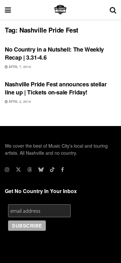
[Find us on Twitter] (18, 169)
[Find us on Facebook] (62, 169)
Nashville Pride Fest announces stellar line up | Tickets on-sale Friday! (55, 88)
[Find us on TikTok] (52, 169)
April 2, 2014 (19, 101)
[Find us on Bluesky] (41, 169)
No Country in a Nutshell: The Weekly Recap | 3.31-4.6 (54, 53)
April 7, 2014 (19, 66)
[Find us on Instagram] (7, 169)
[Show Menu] (8, 9)
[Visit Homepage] (60, 9)
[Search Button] (113, 9)
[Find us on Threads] (29, 169)
